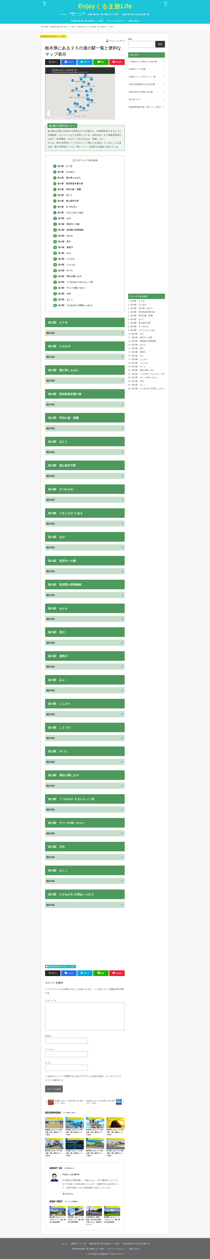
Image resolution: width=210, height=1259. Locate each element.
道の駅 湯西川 (63, 247)
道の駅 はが (62, 218)
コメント (50, 1000)
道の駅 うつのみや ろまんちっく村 (73, 281)
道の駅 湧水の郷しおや (67, 276)
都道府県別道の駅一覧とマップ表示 (62, 27)
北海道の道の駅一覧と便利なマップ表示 (87, 21)
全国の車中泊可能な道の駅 (141, 91)
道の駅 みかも (63, 235)
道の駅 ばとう (63, 194)
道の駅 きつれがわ (65, 206)
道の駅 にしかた (64, 258)
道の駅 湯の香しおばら (67, 177)
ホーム (63, 14)
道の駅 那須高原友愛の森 (68, 183)
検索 (130, 39)
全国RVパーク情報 (137, 69)
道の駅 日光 (62, 293)
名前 (48, 1035)
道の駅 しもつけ (64, 264)
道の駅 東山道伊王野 (66, 200)
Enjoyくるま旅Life (105, 5)
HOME (46, 27)
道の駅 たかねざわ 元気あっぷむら (73, 305)
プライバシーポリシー (116, 21)
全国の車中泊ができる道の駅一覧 (135, 14)
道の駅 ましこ (63, 299)
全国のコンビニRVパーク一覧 (142, 76)
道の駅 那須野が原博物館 (69, 229)
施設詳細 (50, 332)
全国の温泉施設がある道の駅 (142, 84)
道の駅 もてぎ (63, 165)
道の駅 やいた (63, 270)
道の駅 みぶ (62, 252)
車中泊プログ (135, 99)
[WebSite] (67, 1194)
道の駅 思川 (62, 241)
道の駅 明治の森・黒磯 (67, 189)
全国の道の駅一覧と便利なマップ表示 (103, 14)
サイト (48, 1062)
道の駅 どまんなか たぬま (69, 212)
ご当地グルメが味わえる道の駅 (143, 61)
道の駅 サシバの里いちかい (70, 287)
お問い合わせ (133, 21)
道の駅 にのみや (64, 171)
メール (49, 1049)
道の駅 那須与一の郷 (66, 223)
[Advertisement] (85, 933)
